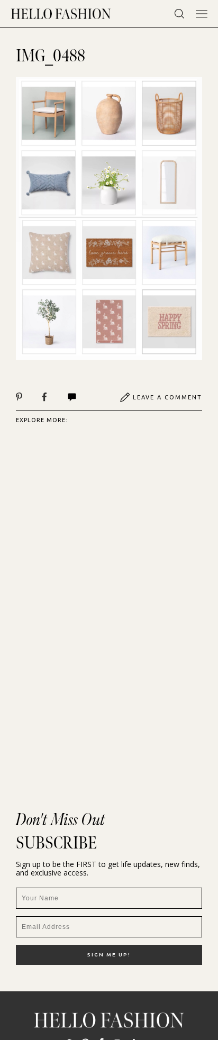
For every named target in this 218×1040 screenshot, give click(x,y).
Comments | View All (83, 397)
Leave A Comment (167, 397)
